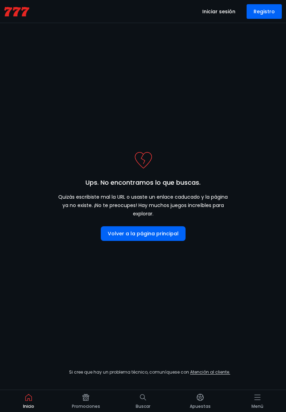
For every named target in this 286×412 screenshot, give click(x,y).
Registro (264, 11)
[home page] (16, 11)
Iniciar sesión (218, 11)
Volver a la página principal (143, 233)
